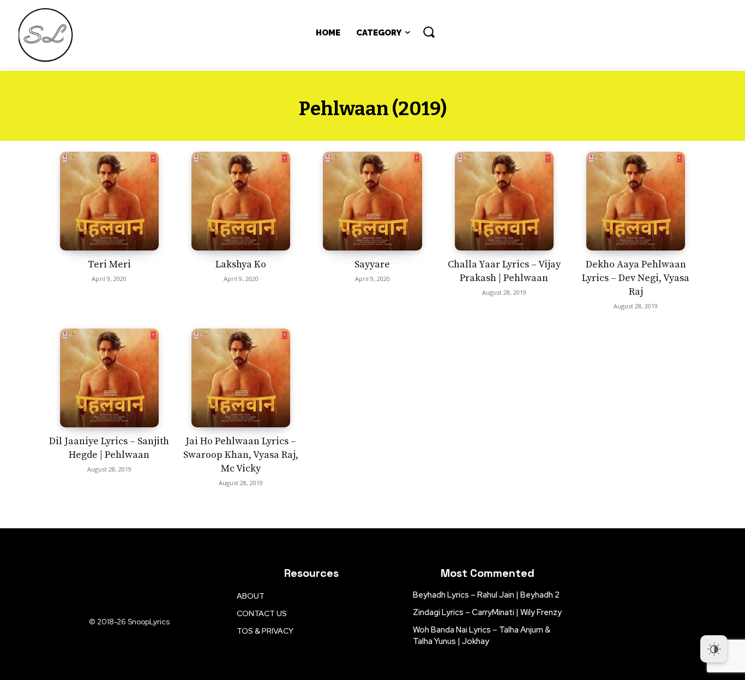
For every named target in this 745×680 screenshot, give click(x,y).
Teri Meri (109, 264)
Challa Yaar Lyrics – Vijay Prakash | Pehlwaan (504, 271)
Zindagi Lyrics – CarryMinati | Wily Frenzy (487, 612)
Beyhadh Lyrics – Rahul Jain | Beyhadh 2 (486, 594)
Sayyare (372, 264)
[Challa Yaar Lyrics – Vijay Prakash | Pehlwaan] (504, 201)
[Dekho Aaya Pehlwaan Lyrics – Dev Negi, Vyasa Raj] (635, 201)
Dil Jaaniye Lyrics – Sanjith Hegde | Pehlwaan (109, 448)
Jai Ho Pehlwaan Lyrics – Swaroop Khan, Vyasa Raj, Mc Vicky (240, 455)
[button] (428, 31)
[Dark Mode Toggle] (714, 649)
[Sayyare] (372, 201)
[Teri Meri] (109, 201)
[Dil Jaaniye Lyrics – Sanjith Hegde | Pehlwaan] (109, 378)
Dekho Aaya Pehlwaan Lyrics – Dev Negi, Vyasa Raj (635, 278)
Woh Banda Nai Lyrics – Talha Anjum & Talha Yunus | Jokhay (481, 635)
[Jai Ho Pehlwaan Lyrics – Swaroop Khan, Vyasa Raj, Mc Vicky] (240, 378)
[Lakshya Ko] (240, 201)
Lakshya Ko (240, 264)
